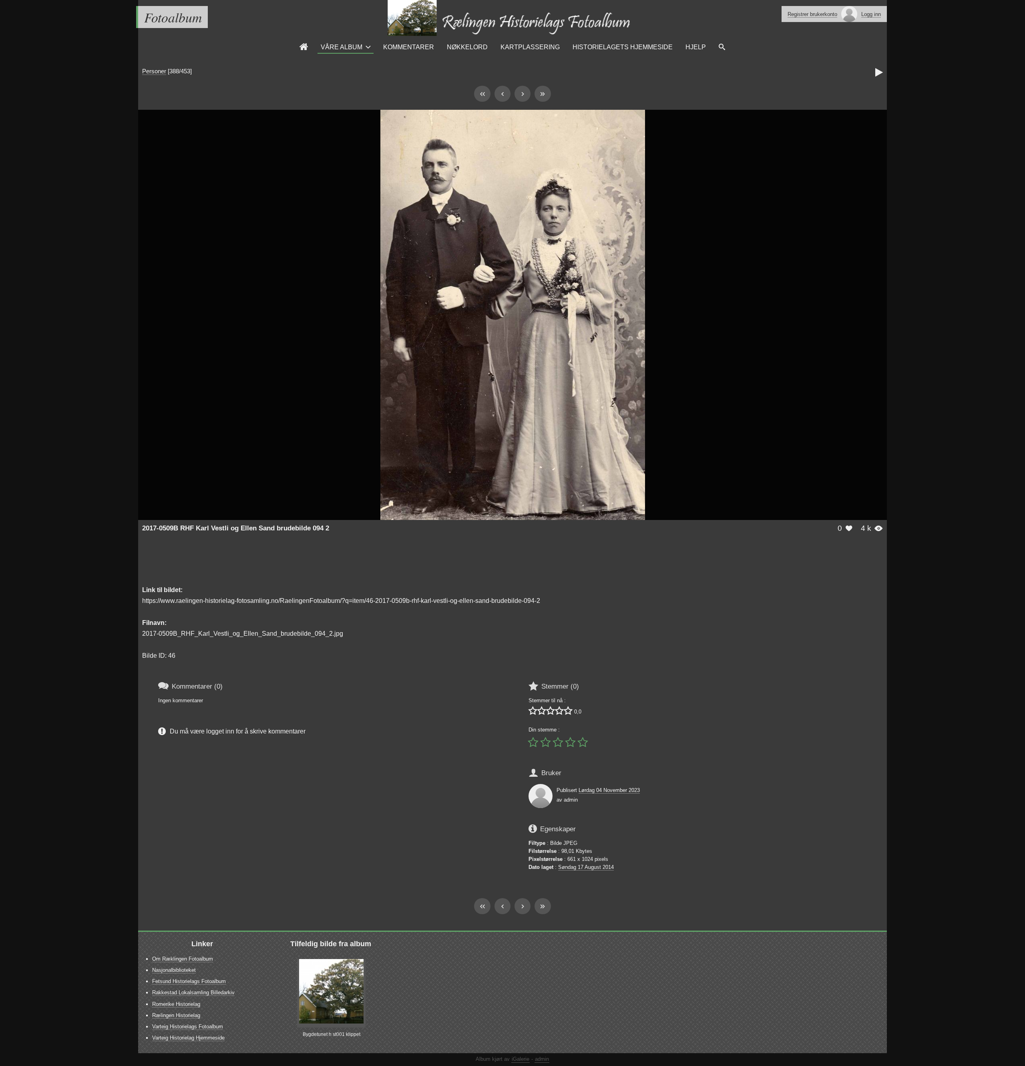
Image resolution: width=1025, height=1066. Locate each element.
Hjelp (695, 46)
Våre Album (341, 46)
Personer (154, 71)
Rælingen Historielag (176, 1015)
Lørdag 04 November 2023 (609, 790)
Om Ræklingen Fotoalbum (182, 959)
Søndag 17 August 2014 (586, 867)
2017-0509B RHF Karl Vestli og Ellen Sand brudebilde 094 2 (235, 528)
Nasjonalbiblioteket (174, 970)
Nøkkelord (467, 46)
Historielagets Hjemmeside (623, 46)
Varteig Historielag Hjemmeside (188, 1038)
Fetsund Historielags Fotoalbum (189, 981)
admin (542, 1059)
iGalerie (520, 1059)
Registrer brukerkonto (812, 14)
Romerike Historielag (176, 1004)
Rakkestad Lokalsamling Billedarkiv (193, 992)
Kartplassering (530, 46)
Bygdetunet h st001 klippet (331, 1034)
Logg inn (871, 14)
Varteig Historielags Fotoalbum (187, 1027)
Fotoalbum (173, 17)
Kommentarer (408, 46)
